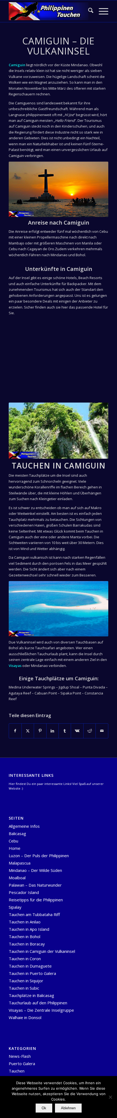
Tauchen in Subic (24, 988)
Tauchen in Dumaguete (30, 966)
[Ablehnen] (110, 1097)
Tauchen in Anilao (25, 921)
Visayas (15, 665)
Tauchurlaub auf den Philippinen (38, 1002)
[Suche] (88, 11)
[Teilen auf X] (28, 731)
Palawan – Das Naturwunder (35, 885)
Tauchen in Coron (25, 958)
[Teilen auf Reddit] (90, 731)
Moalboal (17, 877)
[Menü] (100, 11)
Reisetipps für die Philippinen (36, 899)
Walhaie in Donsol (25, 1017)
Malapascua (19, 863)
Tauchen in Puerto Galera (32, 973)
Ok (44, 1108)
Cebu (13, 841)
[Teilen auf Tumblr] (65, 731)
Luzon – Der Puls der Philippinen (39, 855)
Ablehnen (68, 1108)
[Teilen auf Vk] (77, 731)
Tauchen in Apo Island (29, 929)
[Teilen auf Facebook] (15, 731)
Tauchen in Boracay (27, 944)
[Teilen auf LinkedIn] (53, 731)
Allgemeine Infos (24, 826)
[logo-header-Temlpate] (48, 11)
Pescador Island (24, 892)
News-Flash (20, 1056)
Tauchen (16, 1071)
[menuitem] (88, 11)
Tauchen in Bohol (24, 936)
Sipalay (15, 907)
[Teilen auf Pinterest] (40, 731)
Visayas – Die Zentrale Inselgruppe (41, 1010)
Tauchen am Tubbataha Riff (34, 914)
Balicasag (17, 833)
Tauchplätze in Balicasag (31, 995)
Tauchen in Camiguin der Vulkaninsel (42, 951)
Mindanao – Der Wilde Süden (35, 870)
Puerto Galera (22, 1063)
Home (14, 848)
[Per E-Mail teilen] (102, 731)
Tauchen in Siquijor (26, 980)
